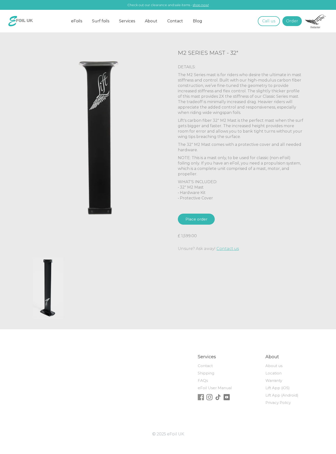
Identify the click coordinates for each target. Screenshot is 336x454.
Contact (175, 21)
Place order (196, 219)
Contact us (227, 248)
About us (273, 365)
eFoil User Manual (215, 387)
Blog (197, 21)
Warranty (273, 380)
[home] (30, 21)
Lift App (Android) (281, 395)
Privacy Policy (278, 402)
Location (273, 373)
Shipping (206, 373)
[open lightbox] (48, 288)
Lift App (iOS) (277, 387)
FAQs (203, 380)
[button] (76, 21)
